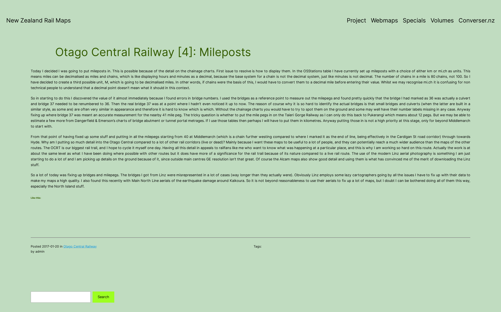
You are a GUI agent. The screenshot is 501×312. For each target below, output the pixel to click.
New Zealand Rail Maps (38, 20)
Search (103, 297)
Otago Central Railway (80, 246)
